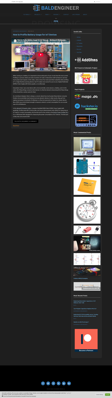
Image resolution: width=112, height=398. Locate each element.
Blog (75, 305)
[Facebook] (43, 383)
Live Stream (76, 14)
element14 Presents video (24, 108)
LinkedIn (79, 40)
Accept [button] (107, 394)
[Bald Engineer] (56, 8)
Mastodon (79, 46)
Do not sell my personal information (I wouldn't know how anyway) (19, 396)
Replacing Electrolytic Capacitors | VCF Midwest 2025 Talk (85, 301)
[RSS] (58, 383)
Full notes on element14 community (26, 121)
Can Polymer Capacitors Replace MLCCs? (85, 308)
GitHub (78, 37)
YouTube (79, 52)
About (85, 14)
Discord (79, 49)
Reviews (56, 14)
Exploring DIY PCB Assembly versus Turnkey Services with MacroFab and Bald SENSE (86, 315)
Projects (37, 14)
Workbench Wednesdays (20, 31)
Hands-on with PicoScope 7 (81, 322)
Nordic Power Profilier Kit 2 (60, 112)
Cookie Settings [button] (99, 394)
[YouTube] (64, 383)
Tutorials (26, 14)
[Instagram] (53, 383)
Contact (66, 14)
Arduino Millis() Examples (81, 278)
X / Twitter (79, 43)
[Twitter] (48, 383)
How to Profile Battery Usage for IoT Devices (35, 34)
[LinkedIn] (69, 383)
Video (47, 14)
